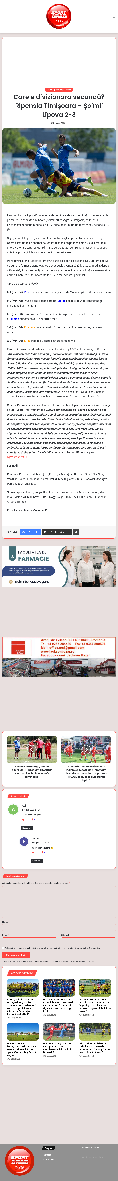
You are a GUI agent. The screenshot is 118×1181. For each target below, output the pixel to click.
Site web (65, 935)
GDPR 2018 (48, 1159)
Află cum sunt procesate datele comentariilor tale (72, 961)
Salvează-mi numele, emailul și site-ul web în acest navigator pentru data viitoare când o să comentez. (53, 948)
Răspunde (26, 828)
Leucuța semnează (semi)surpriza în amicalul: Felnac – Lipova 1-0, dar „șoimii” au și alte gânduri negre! (22, 1049)
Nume (5, 922)
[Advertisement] (59, 64)
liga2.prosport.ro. (17, 457)
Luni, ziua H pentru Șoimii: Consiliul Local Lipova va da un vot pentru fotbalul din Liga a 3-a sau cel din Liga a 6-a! (58, 1005)
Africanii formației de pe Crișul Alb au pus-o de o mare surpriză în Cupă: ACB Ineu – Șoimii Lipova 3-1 (94, 1048)
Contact (47, 1155)
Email (5, 935)
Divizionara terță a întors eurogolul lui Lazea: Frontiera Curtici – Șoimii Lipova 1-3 (57, 1048)
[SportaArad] (59, 16)
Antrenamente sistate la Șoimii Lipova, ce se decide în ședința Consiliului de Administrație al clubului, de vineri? (95, 1005)
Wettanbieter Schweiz (90, 1147)
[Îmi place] (23, 819)
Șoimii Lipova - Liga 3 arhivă (59, 89)
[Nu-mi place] (32, 819)
